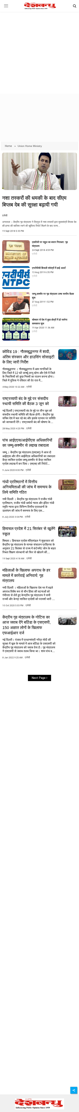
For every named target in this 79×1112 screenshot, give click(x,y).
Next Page (39, 678)
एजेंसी (4, 215)
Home (8, 146)
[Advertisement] (39, 49)
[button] (6, 8)
